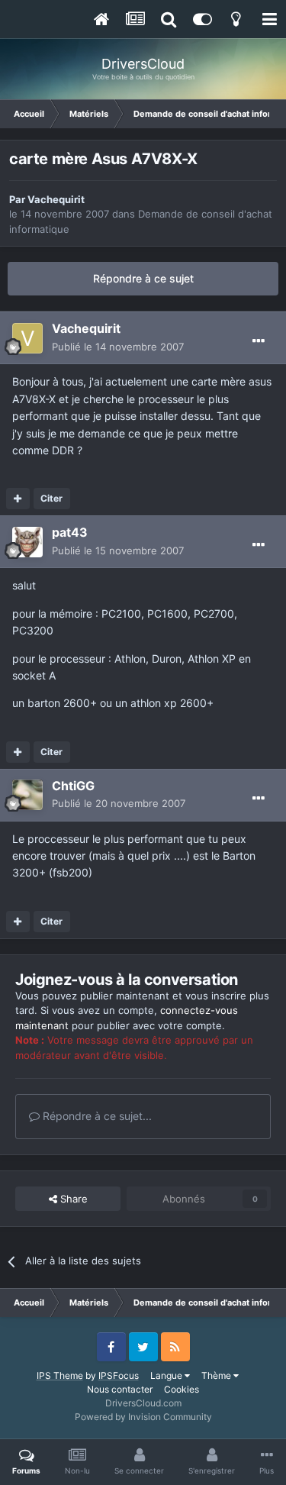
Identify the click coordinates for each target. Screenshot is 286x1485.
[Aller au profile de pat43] (27, 542)
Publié (118, 347)
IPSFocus (118, 1375)
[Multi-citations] (18, 498)
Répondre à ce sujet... (96, 1115)
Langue (167, 1375)
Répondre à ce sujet (143, 278)
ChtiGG (73, 785)
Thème (217, 1375)
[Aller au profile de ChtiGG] (27, 795)
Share (72, 1199)
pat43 (70, 532)
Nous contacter (120, 1389)
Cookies (181, 1389)
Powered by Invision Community (143, 1416)
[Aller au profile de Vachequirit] (27, 338)
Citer (51, 498)
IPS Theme (60, 1375)
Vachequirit (56, 199)
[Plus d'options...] (258, 341)
